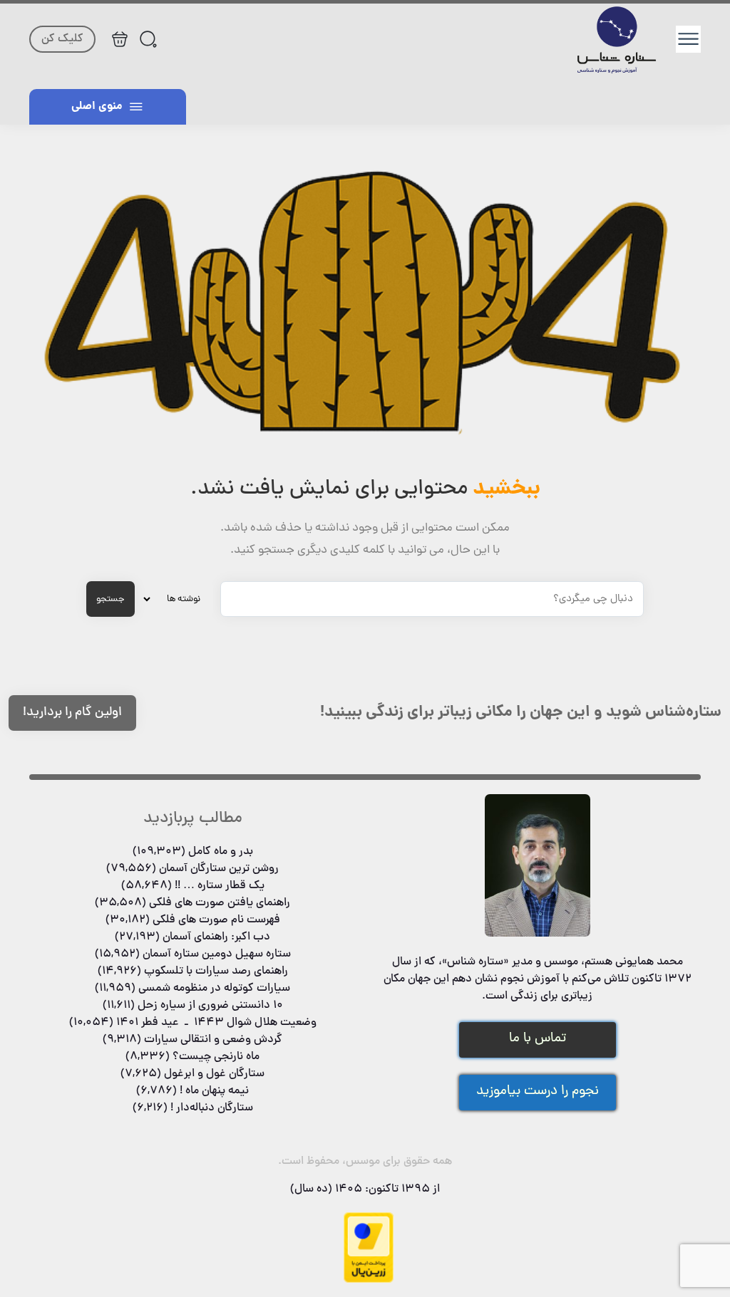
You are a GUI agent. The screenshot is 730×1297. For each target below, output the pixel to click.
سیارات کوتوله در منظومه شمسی (214, 988)
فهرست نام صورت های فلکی (216, 920)
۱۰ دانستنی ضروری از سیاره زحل (210, 1005)
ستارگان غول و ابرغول (214, 1074)
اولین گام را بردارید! (72, 712)
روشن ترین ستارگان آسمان (219, 868)
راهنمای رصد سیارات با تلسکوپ (216, 971)
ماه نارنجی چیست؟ (216, 1057)
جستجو (110, 599)
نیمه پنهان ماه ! (214, 1091)
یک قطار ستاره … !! (219, 886)
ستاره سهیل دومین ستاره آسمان (217, 954)
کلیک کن (62, 39)
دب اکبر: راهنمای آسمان (216, 937)
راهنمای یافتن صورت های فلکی (219, 903)
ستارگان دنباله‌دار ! (211, 1108)
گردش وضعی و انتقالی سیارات (213, 1039)
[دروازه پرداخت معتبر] (369, 1280)
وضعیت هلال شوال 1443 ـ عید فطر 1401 (216, 1022)
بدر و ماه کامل (220, 851)
